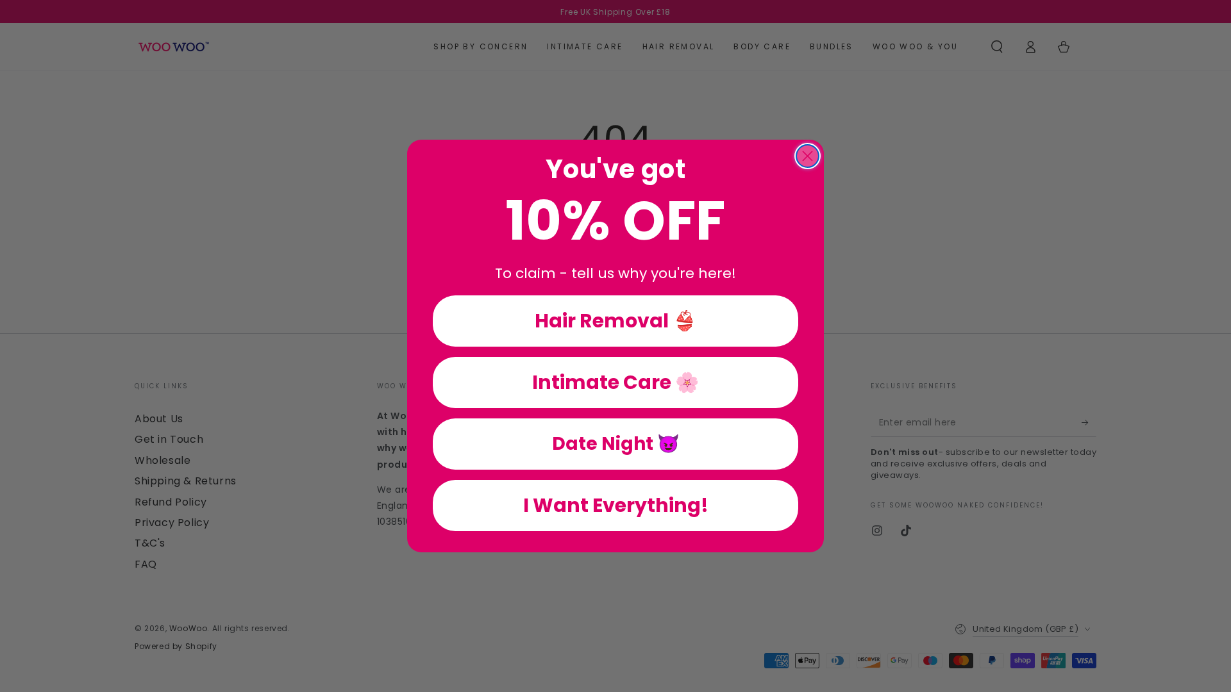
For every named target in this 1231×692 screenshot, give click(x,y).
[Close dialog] (807, 156)
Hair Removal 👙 (615, 320)
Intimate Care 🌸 (615, 382)
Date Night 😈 (616, 443)
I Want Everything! (615, 505)
